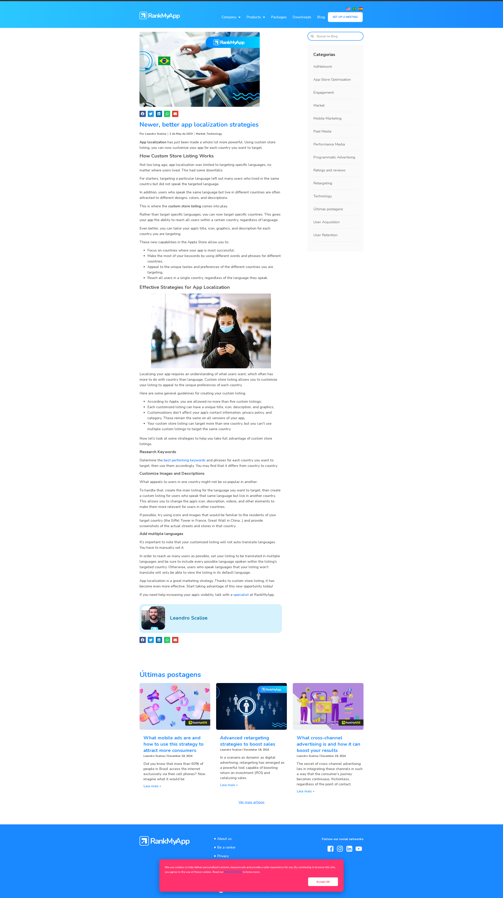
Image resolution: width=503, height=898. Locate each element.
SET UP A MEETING (345, 17)
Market (200, 134)
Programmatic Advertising (334, 157)
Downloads (302, 17)
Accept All (323, 881)
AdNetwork (322, 66)
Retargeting (322, 183)
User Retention (325, 235)
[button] (143, 114)
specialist (241, 594)
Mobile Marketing (327, 118)
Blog (321, 17)
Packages (279, 17)
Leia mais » (152, 786)
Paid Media (322, 131)
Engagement (323, 92)
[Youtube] (358, 848)
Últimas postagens (328, 209)
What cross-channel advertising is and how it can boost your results (328, 744)
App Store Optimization (332, 79)
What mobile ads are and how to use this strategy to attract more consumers (173, 744)
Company (229, 17)
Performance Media (329, 144)
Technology (214, 134)
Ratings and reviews (329, 170)
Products (253, 17)
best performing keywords (185, 460)
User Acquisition (326, 222)
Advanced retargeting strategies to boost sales (247, 741)
